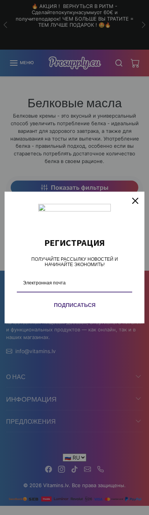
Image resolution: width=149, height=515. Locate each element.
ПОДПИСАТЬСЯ (75, 305)
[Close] (135, 201)
